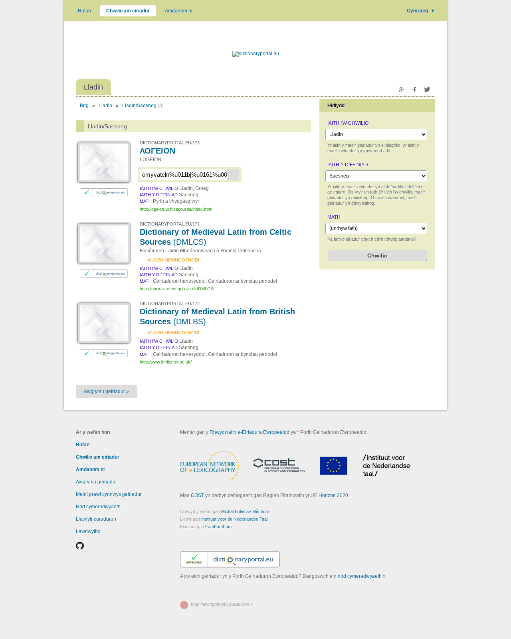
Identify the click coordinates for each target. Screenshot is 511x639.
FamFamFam (218, 526)
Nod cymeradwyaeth (98, 506)
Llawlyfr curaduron (96, 519)
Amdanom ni (178, 11)
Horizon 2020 (333, 495)
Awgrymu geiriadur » (106, 391)
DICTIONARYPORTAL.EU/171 (170, 224)
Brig (84, 105)
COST (197, 495)
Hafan (84, 11)
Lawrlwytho (88, 531)
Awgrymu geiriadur (96, 482)
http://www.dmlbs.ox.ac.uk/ (166, 361)
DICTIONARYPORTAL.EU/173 (170, 142)
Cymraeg (421, 11)
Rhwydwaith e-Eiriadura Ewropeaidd (249, 432)
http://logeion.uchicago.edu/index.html (176, 209)
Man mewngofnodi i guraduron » (222, 604)
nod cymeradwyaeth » (362, 576)
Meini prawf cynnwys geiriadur (109, 494)
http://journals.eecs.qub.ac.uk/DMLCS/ (177, 288)
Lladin (105, 105)
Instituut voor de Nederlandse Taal (234, 519)
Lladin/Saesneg (139, 105)
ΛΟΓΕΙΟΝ (157, 150)
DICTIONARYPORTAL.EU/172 (170, 303)
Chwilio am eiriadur (128, 11)
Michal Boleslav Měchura (245, 511)
